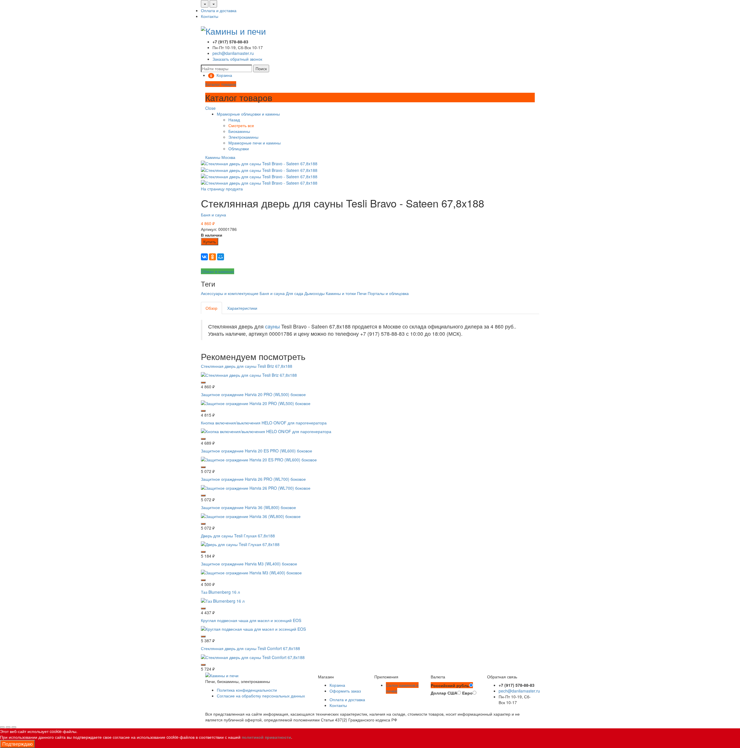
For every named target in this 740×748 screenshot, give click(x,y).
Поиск (261, 68)
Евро (467, 693)
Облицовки (238, 148)
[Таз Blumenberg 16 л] (223, 600)
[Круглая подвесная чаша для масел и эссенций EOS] (253, 628)
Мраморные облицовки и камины (248, 114)
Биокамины (239, 131)
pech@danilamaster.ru (233, 53)
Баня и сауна (213, 215)
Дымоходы (314, 293)
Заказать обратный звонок (237, 59)
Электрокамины (243, 137)
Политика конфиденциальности (247, 690)
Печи (362, 293)
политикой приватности (266, 737)
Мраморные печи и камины (254, 143)
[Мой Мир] (220, 256)
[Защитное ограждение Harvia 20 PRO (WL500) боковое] (255, 402)
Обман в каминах (217, 271)
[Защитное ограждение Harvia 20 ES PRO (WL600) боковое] (259, 459)
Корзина (337, 685)
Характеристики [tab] (242, 308)
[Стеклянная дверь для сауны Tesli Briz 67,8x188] (249, 374)
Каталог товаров (220, 84)
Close (210, 108)
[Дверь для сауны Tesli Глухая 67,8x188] (240, 544)
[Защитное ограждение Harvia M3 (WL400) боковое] (251, 572)
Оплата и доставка (218, 10)
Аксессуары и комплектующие (229, 293)
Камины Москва (220, 157)
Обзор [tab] (211, 308)
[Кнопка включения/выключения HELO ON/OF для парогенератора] (266, 431)
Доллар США (444, 693)
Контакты (209, 16)
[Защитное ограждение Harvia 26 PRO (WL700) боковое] (255, 487)
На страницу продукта (222, 189)
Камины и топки (341, 293)
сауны (272, 326)
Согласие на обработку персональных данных (261, 696)
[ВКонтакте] (204, 256)
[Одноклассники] (212, 256)
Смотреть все (241, 125)
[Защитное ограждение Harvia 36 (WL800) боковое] (251, 515)
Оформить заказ (345, 691)
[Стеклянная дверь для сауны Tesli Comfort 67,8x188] (253, 657)
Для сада (294, 293)
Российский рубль (450, 685)
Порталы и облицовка (388, 293)
